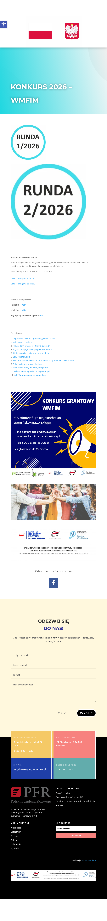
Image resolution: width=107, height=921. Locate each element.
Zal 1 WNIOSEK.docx (22, 342)
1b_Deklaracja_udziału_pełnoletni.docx (31, 353)
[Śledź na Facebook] (53, 583)
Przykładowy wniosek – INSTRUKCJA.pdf (31, 346)
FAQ (42, 315)
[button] (3, 24)
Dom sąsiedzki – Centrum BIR (69, 797)
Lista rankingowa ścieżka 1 (23, 278)
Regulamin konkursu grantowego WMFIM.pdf (34, 338)
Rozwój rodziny (63, 793)
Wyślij (86, 713)
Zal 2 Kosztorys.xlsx (22, 356)
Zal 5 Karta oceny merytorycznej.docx (30, 367)
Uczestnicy (16, 831)
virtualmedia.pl (89, 860)
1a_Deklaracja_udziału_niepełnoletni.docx (32, 349)
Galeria (14, 840)
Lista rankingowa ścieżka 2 (23, 283)
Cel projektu (16, 844)
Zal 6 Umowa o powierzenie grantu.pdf (32, 371)
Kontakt (59, 805)
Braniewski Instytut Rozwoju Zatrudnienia (75, 801)
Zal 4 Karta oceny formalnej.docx (28, 364)
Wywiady (15, 848)
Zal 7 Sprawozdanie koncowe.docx (30, 375)
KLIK (24, 304)
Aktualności (16, 827)
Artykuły (14, 836)
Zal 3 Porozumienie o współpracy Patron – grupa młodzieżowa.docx (44, 360)
